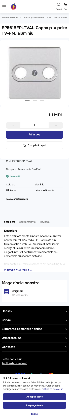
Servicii (7, 320)
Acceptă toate (34, 396)
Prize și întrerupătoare (37, 17)
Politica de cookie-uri (14, 363)
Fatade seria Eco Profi (29, 169)
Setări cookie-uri (12, 359)
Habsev (7, 311)
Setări (34, 414)
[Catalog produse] (4, 6)
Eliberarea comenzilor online (22, 329)
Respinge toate (34, 405)
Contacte (8, 347)
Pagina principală (11, 17)
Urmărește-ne (11, 338)
